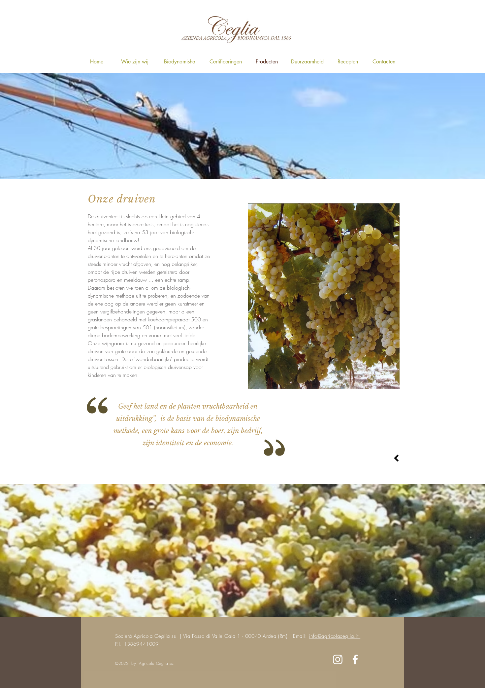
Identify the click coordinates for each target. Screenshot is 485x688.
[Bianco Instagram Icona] (337, 659)
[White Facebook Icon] (355, 659)
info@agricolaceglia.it (334, 636)
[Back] (396, 458)
